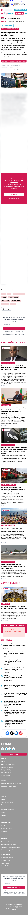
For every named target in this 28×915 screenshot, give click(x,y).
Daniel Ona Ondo (13, 297)
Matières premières (7, 802)
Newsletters (4, 831)
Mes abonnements (6, 828)
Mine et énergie (5, 775)
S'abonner (14, 194)
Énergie (3, 815)
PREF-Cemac (5, 300)
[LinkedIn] (16, 733)
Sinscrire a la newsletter (14, 328)
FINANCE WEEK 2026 (20, 10)
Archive (13, 304)
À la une (3, 762)
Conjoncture (5, 778)
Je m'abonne (19, 13)
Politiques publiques (7, 770)
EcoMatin (23, 70)
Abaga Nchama (16, 300)
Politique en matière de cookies (10, 847)
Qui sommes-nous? (7, 858)
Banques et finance (7, 767)
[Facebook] (7, 733)
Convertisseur (5, 805)
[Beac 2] (14, 80)
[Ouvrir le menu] (2, 13)
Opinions (3, 781)
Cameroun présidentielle (8, 786)
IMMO (3, 812)
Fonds (3, 799)
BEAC (3, 294)
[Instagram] (21, 733)
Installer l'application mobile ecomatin (14, 61)
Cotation (3, 794)
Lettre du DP (5, 866)
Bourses (3, 797)
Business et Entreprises (10, 290)
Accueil (3, 290)
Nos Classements (6, 772)
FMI (9, 294)
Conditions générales (7, 842)
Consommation (5, 818)
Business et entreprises (8, 764)
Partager (7, 309)
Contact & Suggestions (8, 850)
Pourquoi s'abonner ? (14, 198)
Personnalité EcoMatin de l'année (11, 783)
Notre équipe (5, 863)
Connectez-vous (18, 180)
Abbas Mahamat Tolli (19, 294)
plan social (5, 304)
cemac (4, 297)
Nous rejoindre (5, 860)
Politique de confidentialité (9, 844)
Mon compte (5, 826)
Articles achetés (6, 834)
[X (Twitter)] (12, 733)
